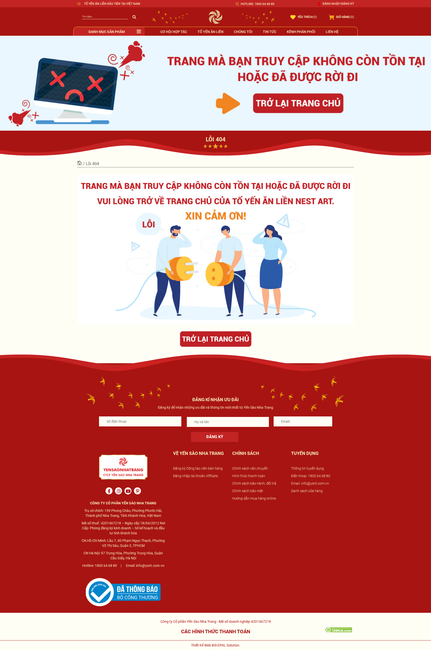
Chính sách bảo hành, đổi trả (254, 483)
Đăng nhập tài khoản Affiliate (195, 476)
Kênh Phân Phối (301, 32)
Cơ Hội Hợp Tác (173, 32)
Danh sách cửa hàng (307, 491)
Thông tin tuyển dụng (307, 468)
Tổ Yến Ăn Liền (210, 32)
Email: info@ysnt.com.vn (310, 483)
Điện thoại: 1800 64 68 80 (310, 476)
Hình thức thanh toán (248, 476)
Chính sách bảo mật (247, 491)
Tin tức (269, 32)
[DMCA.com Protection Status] (338, 630)
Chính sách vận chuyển (250, 468)
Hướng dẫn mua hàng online (254, 498)
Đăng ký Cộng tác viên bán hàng (198, 468)
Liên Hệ (332, 32)
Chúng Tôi (243, 32)
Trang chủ (79, 163)
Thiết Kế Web (201, 645)
